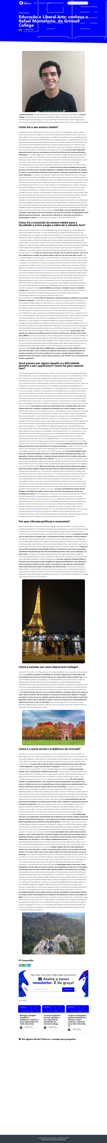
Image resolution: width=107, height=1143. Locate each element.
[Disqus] (53, 1064)
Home (36, 3)
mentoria (34, 511)
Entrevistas (24, 13)
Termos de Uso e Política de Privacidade (53, 1139)
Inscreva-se (68, 989)
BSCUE (41, 270)
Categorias (42, 3)
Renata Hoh (29, 29)
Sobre (49, 3)
